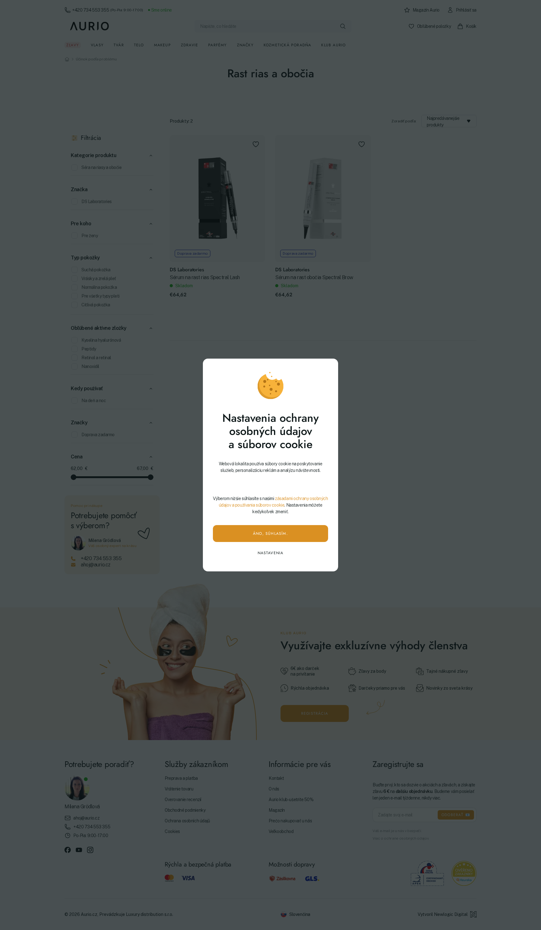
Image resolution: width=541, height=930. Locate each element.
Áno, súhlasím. (270, 533)
